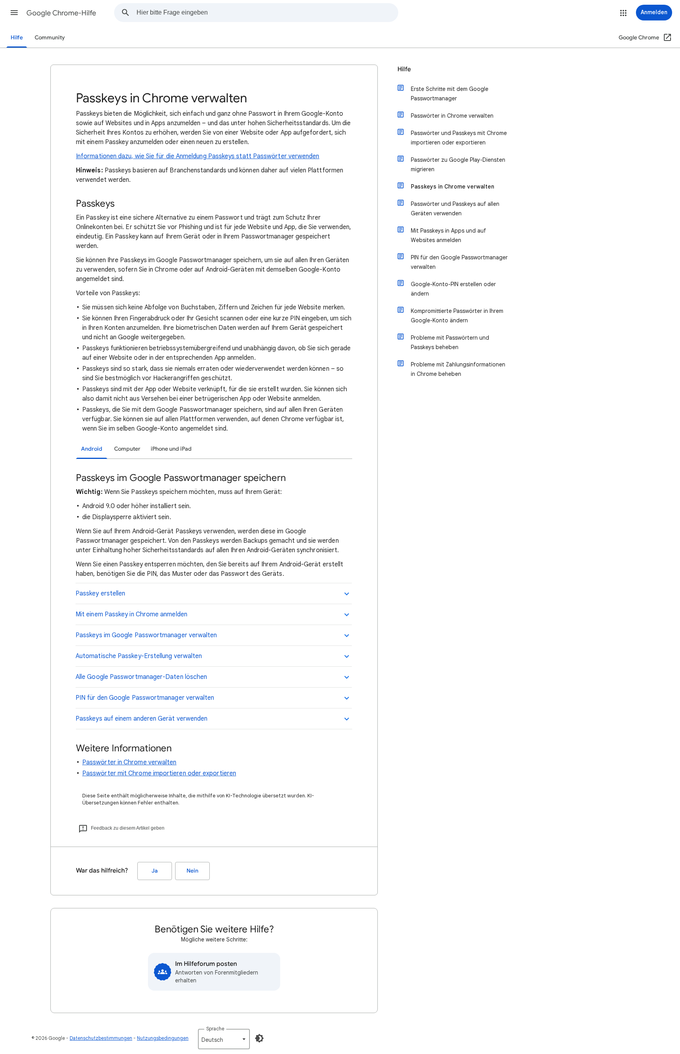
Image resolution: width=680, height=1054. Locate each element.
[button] (14, 12)
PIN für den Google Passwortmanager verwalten (459, 262)
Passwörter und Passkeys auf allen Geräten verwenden (455, 208)
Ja (155, 870)
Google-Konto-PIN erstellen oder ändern (453, 289)
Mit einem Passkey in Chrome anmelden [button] (131, 614)
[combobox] (267, 13)
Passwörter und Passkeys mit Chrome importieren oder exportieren (459, 137)
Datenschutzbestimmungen (101, 1038)
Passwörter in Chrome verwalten (129, 762)
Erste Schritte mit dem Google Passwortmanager (449, 93)
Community (50, 37)
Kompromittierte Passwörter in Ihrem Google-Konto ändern (457, 315)
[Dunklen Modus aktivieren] (259, 1038)
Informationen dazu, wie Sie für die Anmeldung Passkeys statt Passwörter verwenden (197, 156)
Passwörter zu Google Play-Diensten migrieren (458, 164)
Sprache (215, 1029)
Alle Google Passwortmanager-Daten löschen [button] (141, 677)
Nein (192, 870)
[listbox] (224, 1039)
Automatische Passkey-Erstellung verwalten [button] (139, 656)
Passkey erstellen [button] (100, 593)
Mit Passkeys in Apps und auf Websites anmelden (448, 235)
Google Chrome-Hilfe (61, 13)
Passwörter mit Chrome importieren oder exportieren (159, 773)
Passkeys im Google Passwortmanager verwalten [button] (146, 635)
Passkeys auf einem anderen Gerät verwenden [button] (141, 719)
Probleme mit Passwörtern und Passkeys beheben (450, 342)
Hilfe (17, 37)
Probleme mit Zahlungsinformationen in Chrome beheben (458, 369)
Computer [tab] (127, 449)
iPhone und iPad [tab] (171, 449)
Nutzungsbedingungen (162, 1038)
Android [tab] (91, 449)
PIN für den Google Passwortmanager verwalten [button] (145, 698)
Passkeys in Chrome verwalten (452, 186)
